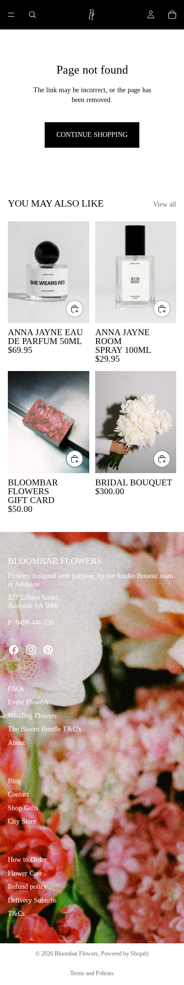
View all (164, 204)
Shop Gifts (23, 808)
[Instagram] (31, 650)
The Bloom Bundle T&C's (44, 729)
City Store (22, 821)
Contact (18, 794)
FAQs (16, 688)
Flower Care (25, 873)
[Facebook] (14, 650)
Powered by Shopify (125, 953)
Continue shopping (92, 134)
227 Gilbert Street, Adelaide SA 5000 (34, 602)
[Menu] (11, 14)
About (16, 742)
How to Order (27, 859)
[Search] (32, 15)
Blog (14, 780)
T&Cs (16, 913)
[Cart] (172, 15)
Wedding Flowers (32, 715)
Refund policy (27, 886)
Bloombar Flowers (76, 953)
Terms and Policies (92, 973)
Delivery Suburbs (32, 900)
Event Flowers (28, 702)
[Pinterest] (48, 650)
